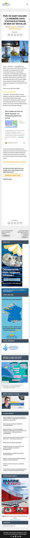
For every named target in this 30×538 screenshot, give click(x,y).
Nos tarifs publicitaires (13, 534)
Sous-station (18, 28)
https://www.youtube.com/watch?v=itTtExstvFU (14, 161)
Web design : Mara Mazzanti (9, 532)
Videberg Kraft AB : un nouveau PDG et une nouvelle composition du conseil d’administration (13, 448)
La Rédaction (13, 26)
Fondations (11, 28)
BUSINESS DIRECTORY (13, 175)
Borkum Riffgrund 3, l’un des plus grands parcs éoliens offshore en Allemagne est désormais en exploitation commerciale (15, 419)
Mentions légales (22, 534)
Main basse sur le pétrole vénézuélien (12, 442)
